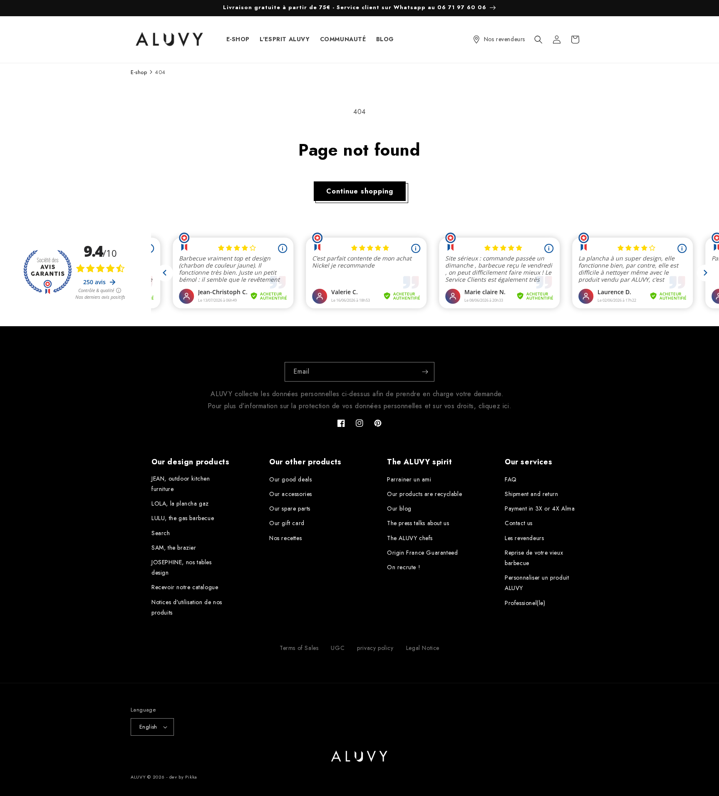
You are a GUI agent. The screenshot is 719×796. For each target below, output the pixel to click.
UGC (338, 648)
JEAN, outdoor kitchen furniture (180, 483)
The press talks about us (418, 523)
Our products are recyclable (424, 494)
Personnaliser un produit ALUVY (537, 582)
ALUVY (138, 777)
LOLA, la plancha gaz (180, 503)
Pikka (191, 777)
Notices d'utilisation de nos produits (186, 607)
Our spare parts (289, 508)
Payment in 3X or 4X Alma (540, 508)
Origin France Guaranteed (422, 552)
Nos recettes (285, 538)
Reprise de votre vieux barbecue (534, 557)
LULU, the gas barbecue (182, 518)
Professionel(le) (525, 603)
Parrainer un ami (409, 479)
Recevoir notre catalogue (184, 587)
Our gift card (287, 523)
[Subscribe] (425, 372)
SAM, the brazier (173, 547)
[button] (538, 39)
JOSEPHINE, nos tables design (181, 567)
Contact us (519, 523)
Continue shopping (359, 191)
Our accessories (290, 494)
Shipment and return (531, 494)
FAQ (511, 479)
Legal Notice (422, 648)
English (148, 727)
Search (160, 533)
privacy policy (375, 648)
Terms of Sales (299, 648)
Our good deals (290, 479)
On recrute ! (403, 567)
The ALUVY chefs (410, 538)
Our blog (399, 508)
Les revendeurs (524, 538)
